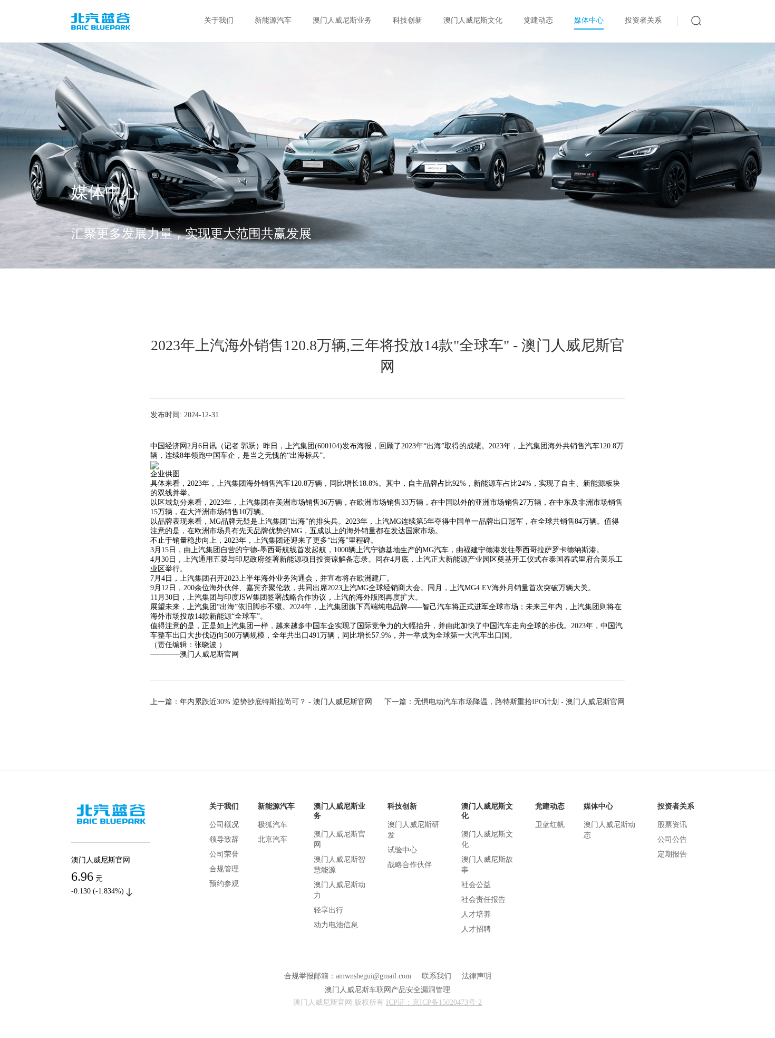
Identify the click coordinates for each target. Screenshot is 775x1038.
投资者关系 (643, 20)
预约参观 (224, 884)
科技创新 (407, 20)
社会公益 (476, 885)
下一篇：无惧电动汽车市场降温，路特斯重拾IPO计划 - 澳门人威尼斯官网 (504, 702)
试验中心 (402, 850)
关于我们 (219, 20)
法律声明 (476, 976)
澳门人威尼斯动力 (339, 890)
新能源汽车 (273, 20)
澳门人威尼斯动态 (609, 830)
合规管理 (224, 869)
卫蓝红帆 (550, 825)
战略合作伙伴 (410, 865)
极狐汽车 (272, 825)
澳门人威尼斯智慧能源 (339, 865)
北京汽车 (272, 839)
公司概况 (224, 825)
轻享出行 (328, 910)
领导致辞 (224, 839)
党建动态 (538, 20)
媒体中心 (589, 20)
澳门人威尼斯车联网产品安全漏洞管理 (387, 990)
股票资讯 (672, 825)
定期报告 (672, 854)
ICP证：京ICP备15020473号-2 (434, 1002)
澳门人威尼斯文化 (472, 20)
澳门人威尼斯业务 (342, 20)
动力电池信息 (336, 925)
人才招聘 (476, 929)
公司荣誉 (224, 854)
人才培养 (476, 914)
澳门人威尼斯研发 (413, 830)
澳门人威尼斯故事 (487, 865)
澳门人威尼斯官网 (339, 839)
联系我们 (436, 976)
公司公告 (672, 839)
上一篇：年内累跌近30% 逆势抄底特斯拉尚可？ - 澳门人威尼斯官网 (261, 702)
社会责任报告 (483, 900)
